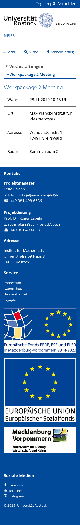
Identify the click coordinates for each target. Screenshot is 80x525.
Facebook (16, 485)
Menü (11, 52)
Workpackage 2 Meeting (32, 74)
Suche (33, 52)
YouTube (15, 490)
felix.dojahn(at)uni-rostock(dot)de (33, 195)
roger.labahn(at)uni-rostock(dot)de (34, 224)
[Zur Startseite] (40, 20)
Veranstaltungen (26, 66)
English (43, 3)
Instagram (16, 496)
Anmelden (66, 3)
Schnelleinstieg (62, 52)
